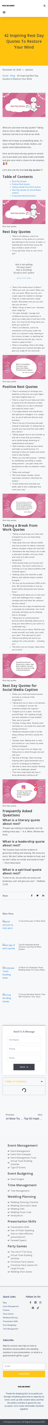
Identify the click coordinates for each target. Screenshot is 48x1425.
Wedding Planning (10, 1318)
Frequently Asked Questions (24, 196)
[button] (44, 5)
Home (5, 75)
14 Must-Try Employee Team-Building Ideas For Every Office (32, 968)
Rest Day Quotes (19, 181)
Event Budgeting (9, 1325)
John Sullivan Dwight (25, 278)
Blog (12, 75)
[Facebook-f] (30, 1302)
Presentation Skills (10, 1321)
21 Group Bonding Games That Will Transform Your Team (32, 995)
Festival (6, 1310)
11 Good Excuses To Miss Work (32, 921)
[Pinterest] (33, 1308)
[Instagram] (40, 1302)
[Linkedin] (35, 1302)
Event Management (11, 1306)
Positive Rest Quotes (21, 184)
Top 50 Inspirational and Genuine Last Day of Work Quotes (30, 947)
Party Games (8, 1314)
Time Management (10, 1329)
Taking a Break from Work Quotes (26, 187)
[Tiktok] (38, 1308)
